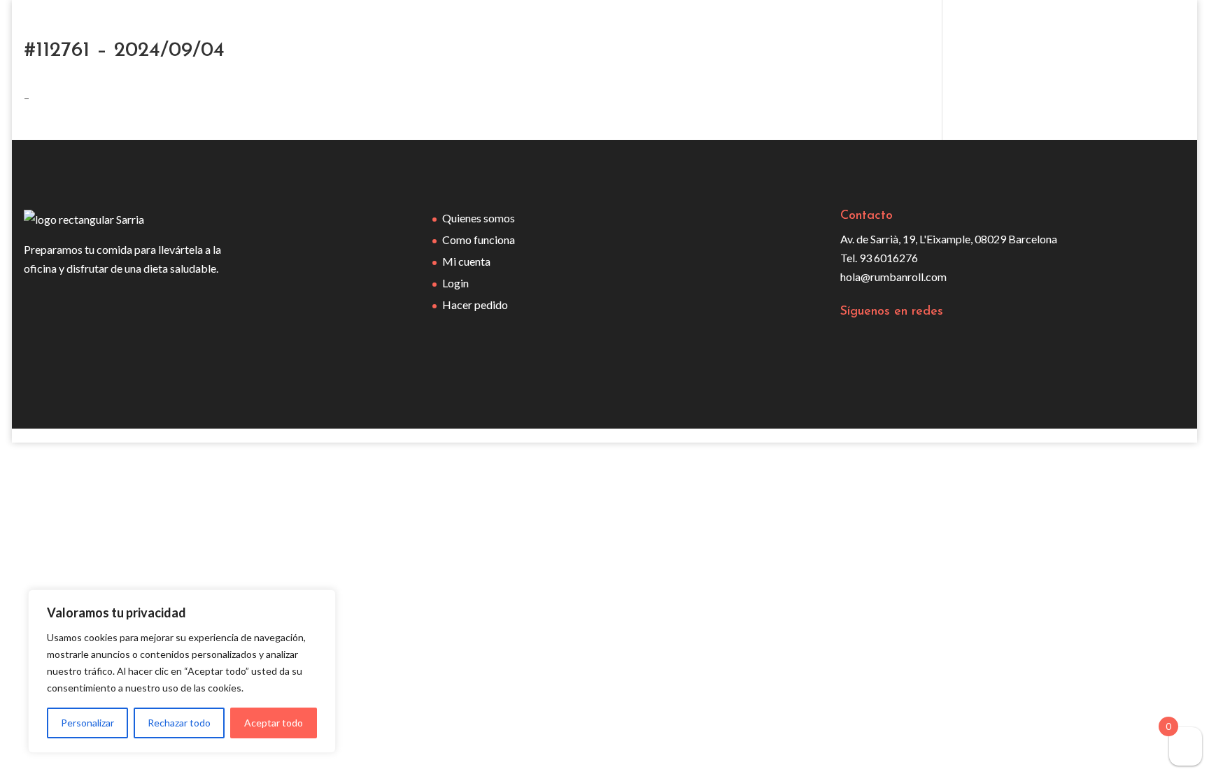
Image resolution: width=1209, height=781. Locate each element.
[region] (182, 671)
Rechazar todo (179, 723)
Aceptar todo (273, 723)
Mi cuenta (466, 261)
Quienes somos (478, 217)
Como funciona (478, 239)
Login (455, 282)
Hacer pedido (475, 304)
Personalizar (87, 723)
